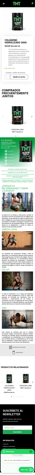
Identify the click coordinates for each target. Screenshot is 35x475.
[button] (3, 3)
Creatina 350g (17, 130)
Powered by (17, 455)
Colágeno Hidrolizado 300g (9, 388)
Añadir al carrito (19, 77)
